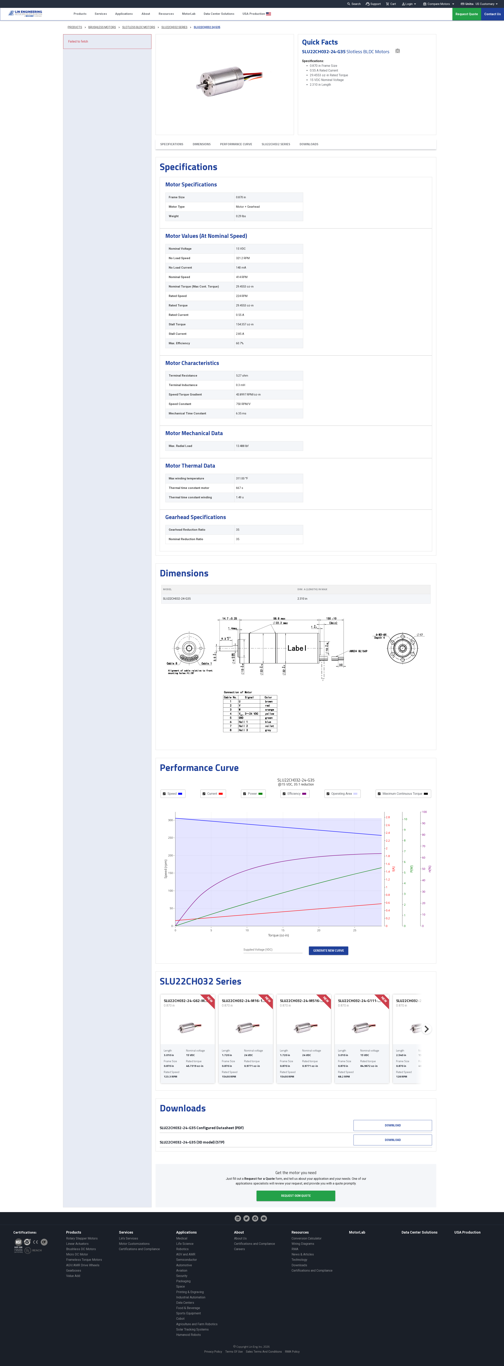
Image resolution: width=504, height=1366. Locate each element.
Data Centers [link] (185, 1303)
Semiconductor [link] (186, 1260)
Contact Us (492, 14)
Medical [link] (181, 1238)
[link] (21, 14)
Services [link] (126, 1232)
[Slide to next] (427, 1029)
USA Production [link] (467, 1232)
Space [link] (180, 1286)
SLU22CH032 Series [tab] (276, 144)
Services (101, 14)
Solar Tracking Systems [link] (192, 1329)
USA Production (254, 14)
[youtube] (264, 1218)
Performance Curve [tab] (236, 144)
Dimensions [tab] (202, 144)
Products (80, 14)
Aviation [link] (181, 1270)
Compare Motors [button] (439, 4)
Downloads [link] (299, 1265)
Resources (166, 14)
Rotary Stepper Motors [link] (82, 1238)
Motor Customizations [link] (134, 1244)
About (146, 14)
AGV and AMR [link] (185, 1254)
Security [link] (181, 1276)
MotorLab (188, 14)
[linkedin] (238, 1218)
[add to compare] (398, 51)
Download (393, 1125)
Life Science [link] (185, 1244)
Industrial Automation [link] (190, 1297)
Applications (124, 14)
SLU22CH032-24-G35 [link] (177, 598)
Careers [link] (239, 1249)
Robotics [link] (182, 1249)
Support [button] (376, 4)
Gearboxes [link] (73, 1270)
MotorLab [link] (357, 1232)
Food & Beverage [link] (188, 1308)
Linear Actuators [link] (77, 1244)
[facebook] (255, 1218)
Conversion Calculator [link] (306, 1238)
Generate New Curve (328, 950)
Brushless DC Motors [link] (81, 1249)
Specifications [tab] (171, 144)
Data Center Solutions (219, 14)
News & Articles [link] (303, 1254)
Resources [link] (300, 1232)
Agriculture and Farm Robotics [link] (197, 1324)
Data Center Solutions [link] (419, 1232)
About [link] (239, 1232)
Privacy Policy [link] (213, 1351)
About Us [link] (240, 1238)
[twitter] (246, 1218)
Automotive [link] (184, 1265)
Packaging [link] (183, 1281)
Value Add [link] (73, 1276)
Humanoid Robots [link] (188, 1335)
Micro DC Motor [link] (77, 1254)
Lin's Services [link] (128, 1238)
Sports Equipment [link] (188, 1313)
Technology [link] (299, 1260)
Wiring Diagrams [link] (303, 1244)
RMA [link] (295, 1249)
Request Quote (467, 14)
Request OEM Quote (296, 1195)
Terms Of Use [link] (234, 1351)
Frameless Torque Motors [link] (84, 1260)
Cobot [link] (180, 1318)
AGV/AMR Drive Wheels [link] (82, 1265)
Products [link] (73, 1232)
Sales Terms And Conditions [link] (264, 1351)
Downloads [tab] (309, 144)
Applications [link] (186, 1232)
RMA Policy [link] (292, 1351)
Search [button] (356, 4)
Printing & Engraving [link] (190, 1292)
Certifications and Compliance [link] (139, 1249)
